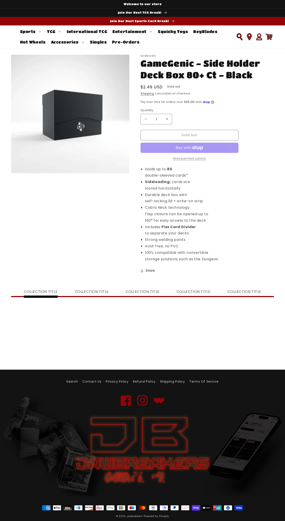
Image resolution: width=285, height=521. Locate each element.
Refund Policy (144, 381)
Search (72, 381)
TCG (51, 31)
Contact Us (91, 381)
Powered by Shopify (156, 516)
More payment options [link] (189, 158)
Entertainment (129, 31)
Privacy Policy (117, 381)
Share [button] (150, 270)
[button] (31, 31)
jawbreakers (135, 516)
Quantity (146, 110)
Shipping (147, 93)
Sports (28, 31)
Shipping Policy (172, 381)
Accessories (65, 42)
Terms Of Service (204, 381)
